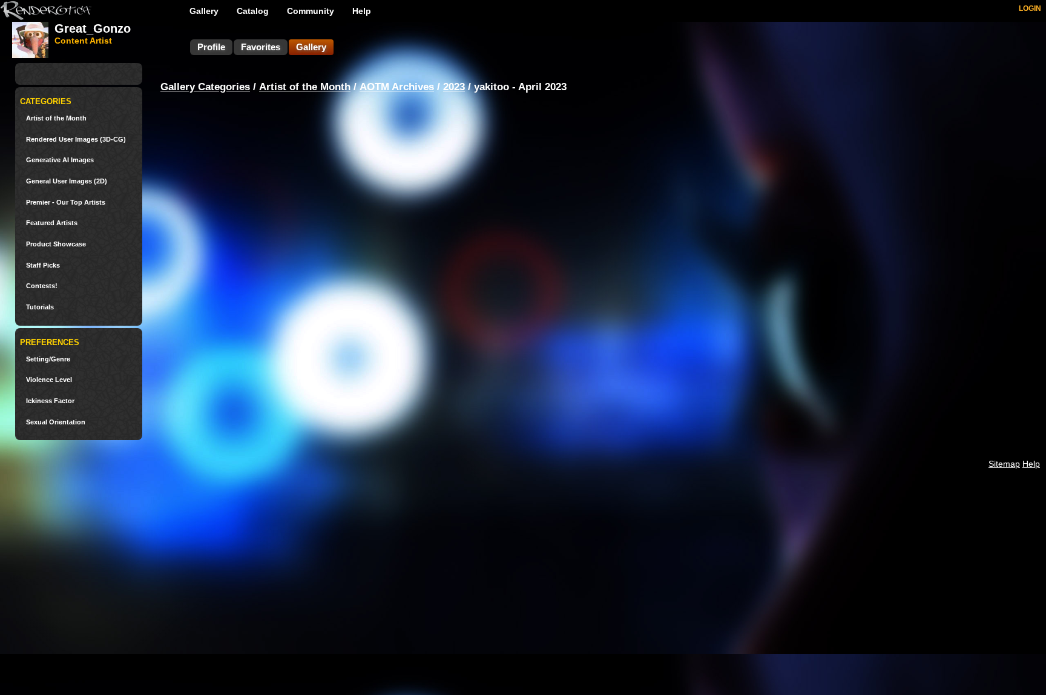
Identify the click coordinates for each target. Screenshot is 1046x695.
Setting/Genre (48, 359)
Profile (211, 47)
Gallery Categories (205, 87)
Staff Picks (43, 265)
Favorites (260, 47)
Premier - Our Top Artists (65, 202)
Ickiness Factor (50, 401)
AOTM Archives (397, 87)
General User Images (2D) (66, 181)
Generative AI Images (60, 160)
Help (361, 11)
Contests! (42, 286)
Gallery (204, 11)
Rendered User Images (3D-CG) (76, 139)
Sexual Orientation (55, 422)
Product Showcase (56, 244)
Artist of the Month (56, 118)
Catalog (253, 11)
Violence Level (49, 380)
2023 (454, 87)
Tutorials (40, 307)
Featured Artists (51, 223)
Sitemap (1004, 464)
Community (310, 11)
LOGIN (1030, 8)
